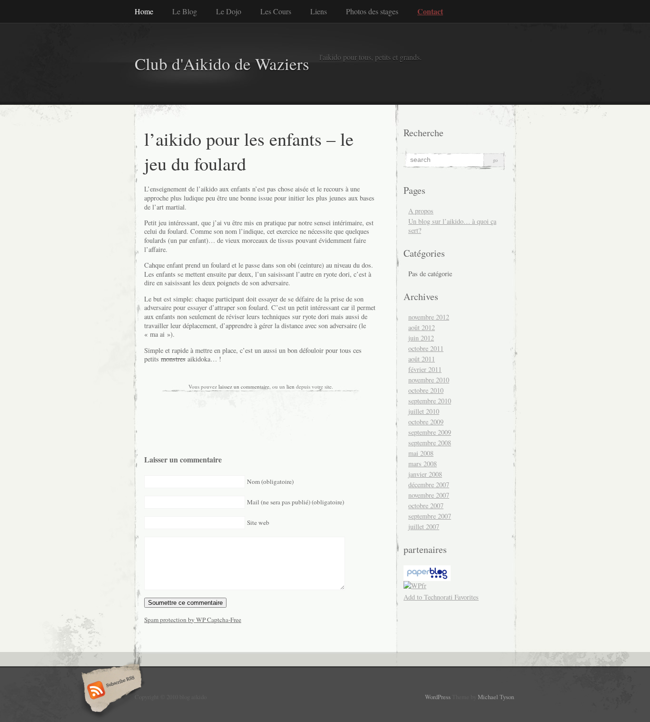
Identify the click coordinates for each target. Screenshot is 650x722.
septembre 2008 (429, 442)
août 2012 (421, 327)
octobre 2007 (425, 505)
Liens (318, 11)
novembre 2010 (428, 379)
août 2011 (421, 358)
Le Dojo (228, 11)
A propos (420, 210)
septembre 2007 (429, 516)
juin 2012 (421, 337)
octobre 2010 (425, 390)
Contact (430, 11)
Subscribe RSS (110, 691)
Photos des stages (372, 11)
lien (290, 386)
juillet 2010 (423, 411)
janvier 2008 (425, 474)
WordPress (438, 696)
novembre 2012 (428, 316)
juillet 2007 (423, 526)
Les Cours (275, 11)
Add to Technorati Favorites (441, 597)
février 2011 (425, 369)
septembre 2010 (429, 400)
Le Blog (184, 11)
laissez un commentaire (243, 386)
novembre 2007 (428, 495)
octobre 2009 (425, 421)
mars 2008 (422, 463)
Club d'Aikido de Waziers (222, 63)
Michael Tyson (496, 696)
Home (144, 11)
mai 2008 (420, 453)
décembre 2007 (428, 484)
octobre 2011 (425, 348)
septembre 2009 (429, 432)
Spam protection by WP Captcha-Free (192, 619)
